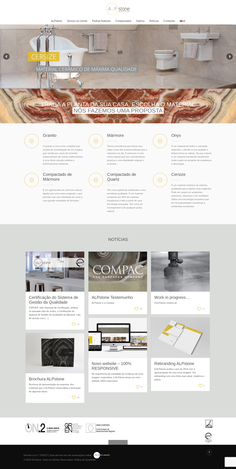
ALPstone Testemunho (112, 297)
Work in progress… (172, 297)
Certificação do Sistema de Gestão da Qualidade (53, 300)
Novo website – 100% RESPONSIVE (111, 366)
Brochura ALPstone (46, 379)
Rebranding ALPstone (174, 363)
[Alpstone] (118, 9)
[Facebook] (209, 452)
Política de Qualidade (85, 459)
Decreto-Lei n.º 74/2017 (36, 455)
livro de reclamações (74, 455)
